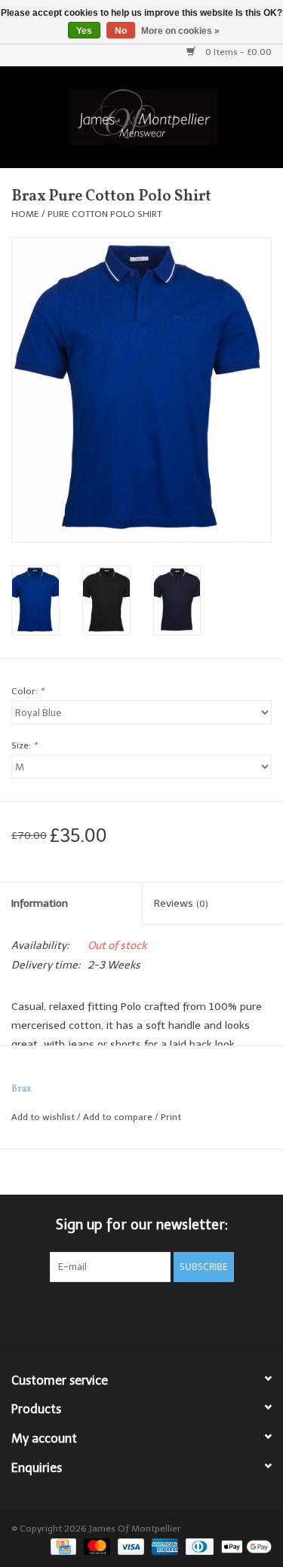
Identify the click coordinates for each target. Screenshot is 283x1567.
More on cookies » (180, 31)
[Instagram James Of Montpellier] (169, 1313)
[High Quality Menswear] (165, 115)
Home (25, 214)
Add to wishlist (43, 1117)
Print (171, 1117)
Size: (24, 745)
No (121, 31)
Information (39, 903)
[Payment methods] (61, 1546)
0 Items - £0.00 (237, 52)
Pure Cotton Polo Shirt (104, 214)
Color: (27, 691)
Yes (84, 31)
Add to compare (119, 1117)
